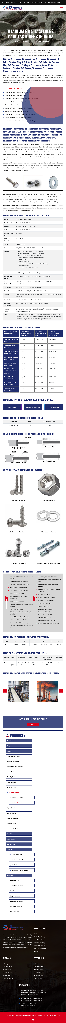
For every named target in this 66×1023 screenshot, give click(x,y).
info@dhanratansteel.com (54, 2)
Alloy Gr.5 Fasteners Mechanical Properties (18, 117)
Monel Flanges (7, 975)
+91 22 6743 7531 (37, 1000)
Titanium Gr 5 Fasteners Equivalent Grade (18, 102)
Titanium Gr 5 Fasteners (18, 803)
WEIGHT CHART (53, 407)
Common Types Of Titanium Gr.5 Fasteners (19, 108)
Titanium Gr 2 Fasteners (18, 797)
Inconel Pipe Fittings (39, 943)
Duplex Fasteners (38, 966)
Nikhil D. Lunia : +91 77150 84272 (35, 2)
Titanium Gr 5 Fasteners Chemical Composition (20, 114)
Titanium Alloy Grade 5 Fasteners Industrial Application (22, 121)
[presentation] (5, 691)
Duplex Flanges (7, 966)
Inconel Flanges (7, 972)
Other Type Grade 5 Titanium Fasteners (17, 111)
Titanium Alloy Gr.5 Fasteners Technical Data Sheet (21, 98)
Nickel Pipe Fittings (39, 940)
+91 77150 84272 (26, 1000)
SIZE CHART (12, 407)
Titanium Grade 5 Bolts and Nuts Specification (20, 92)
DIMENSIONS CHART (33, 407)
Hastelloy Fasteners (39, 978)
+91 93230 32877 (26, 998)
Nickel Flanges (7, 969)
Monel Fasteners (38, 975)
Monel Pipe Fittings (39, 945)
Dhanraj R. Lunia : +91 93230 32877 (13, 2)
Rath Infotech (56, 1015)
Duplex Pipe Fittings (39, 937)
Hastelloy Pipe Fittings (40, 948)
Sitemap (36, 951)
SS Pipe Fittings (38, 934)
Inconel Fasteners (38, 972)
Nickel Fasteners (38, 969)
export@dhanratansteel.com (28, 1005)
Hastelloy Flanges (8, 978)
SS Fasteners (37, 964)
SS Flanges (6, 964)
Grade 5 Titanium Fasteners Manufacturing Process (21, 105)
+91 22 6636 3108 (37, 998)
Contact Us (33, 724)
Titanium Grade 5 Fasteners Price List (17, 95)
